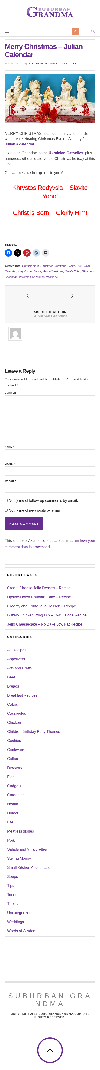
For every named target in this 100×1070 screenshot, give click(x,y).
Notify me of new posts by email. (35, 510)
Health (12, 804)
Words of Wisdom (21, 931)
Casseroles (16, 713)
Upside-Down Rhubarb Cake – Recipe (39, 597)
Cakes (12, 704)
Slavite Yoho (72, 271)
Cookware (15, 750)
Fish (10, 777)
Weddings (15, 922)
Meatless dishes (20, 831)
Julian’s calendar (19, 144)
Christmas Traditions (53, 266)
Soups (12, 877)
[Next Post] (72, 295)
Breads (13, 686)
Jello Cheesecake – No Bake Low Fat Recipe (44, 624)
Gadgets (14, 786)
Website (10, 481)
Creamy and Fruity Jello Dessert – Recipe (41, 606)
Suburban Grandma (42, 64)
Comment (12, 393)
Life (10, 822)
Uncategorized (19, 913)
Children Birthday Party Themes (33, 732)
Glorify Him (75, 266)
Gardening (16, 795)
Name (9, 447)
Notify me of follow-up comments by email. (43, 501)
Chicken (14, 722)
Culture (70, 64)
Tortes (12, 895)
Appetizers (16, 659)
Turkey (12, 904)
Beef (11, 677)
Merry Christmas (53, 271)
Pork (11, 840)
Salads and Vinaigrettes (27, 849)
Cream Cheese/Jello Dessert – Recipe (39, 588)
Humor (12, 813)
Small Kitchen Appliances (28, 867)
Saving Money (19, 858)
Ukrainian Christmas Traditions (38, 277)
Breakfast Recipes (22, 695)
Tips (10, 886)
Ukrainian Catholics (66, 153)
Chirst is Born (30, 266)
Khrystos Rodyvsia (29, 271)
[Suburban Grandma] (50, 12)
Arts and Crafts (19, 668)
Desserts (14, 768)
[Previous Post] (27, 295)
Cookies (14, 741)
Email (10, 464)
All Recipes (16, 650)
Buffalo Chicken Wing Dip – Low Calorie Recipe (47, 615)
